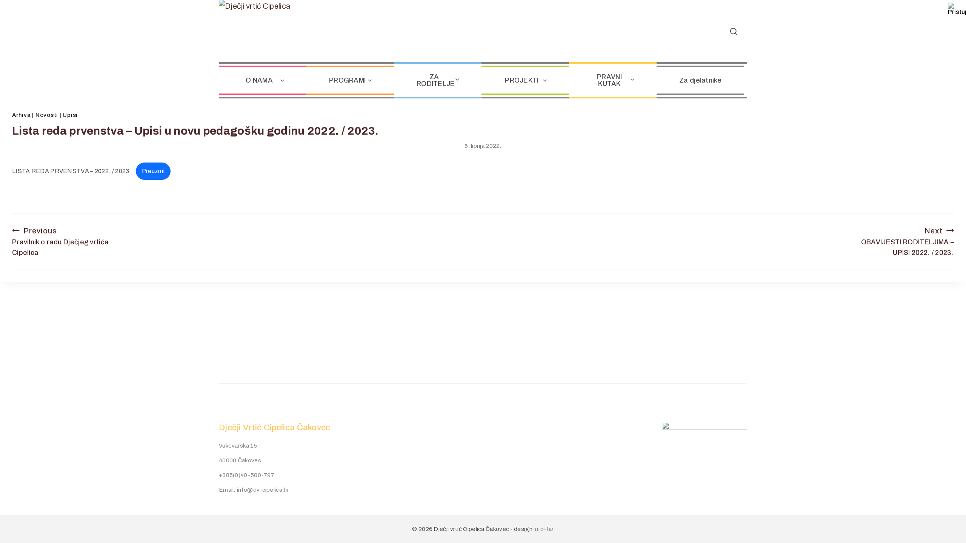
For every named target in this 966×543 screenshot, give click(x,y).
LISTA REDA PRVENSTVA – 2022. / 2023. (71, 171)
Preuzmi (153, 171)
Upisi (70, 115)
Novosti (46, 115)
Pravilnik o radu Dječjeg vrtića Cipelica (60, 242)
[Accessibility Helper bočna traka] (957, 9)
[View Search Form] (733, 31)
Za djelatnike (700, 80)
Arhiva (21, 115)
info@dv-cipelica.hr (263, 490)
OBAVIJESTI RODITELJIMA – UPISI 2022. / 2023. (898, 242)
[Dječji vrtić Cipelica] (266, 31)
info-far (544, 529)
